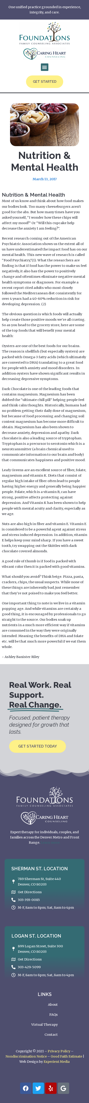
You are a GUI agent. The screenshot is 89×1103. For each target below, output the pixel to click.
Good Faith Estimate (66, 1056)
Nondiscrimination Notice (26, 1056)
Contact (51, 1035)
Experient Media (57, 1062)
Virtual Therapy (44, 1025)
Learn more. (50, 842)
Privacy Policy (59, 1051)
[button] (44, 67)
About (53, 1005)
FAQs (53, 1015)
